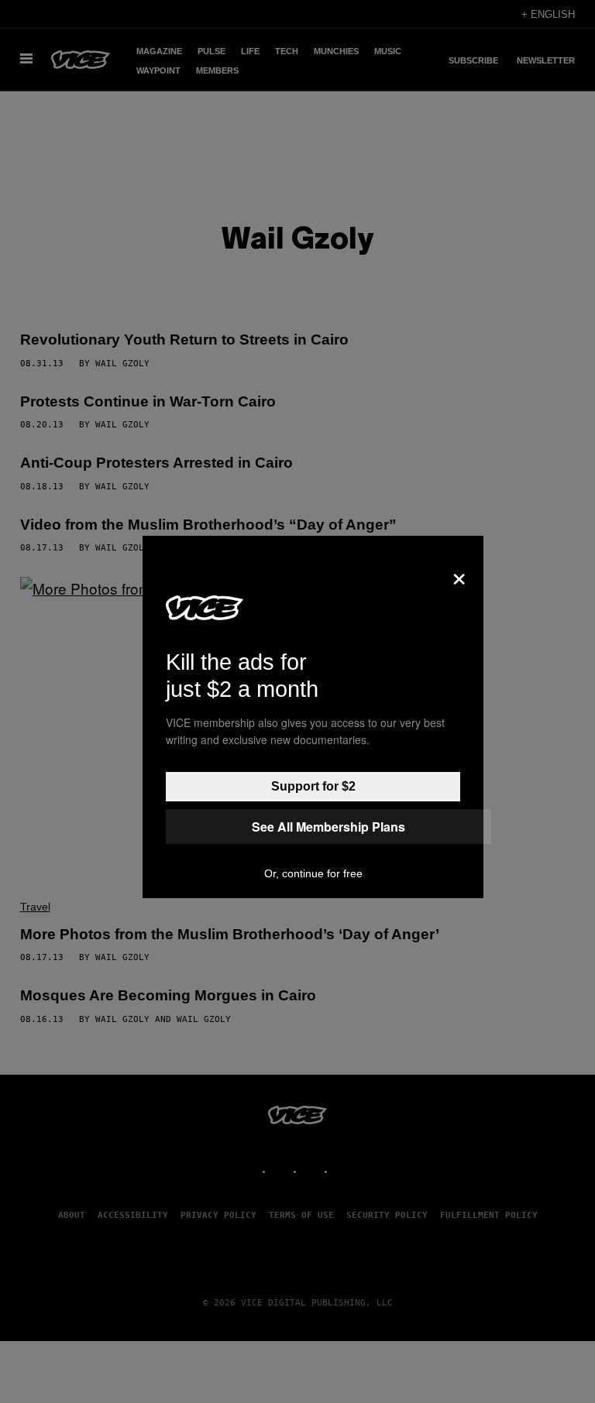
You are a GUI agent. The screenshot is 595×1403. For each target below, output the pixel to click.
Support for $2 (313, 786)
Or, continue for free (313, 873)
